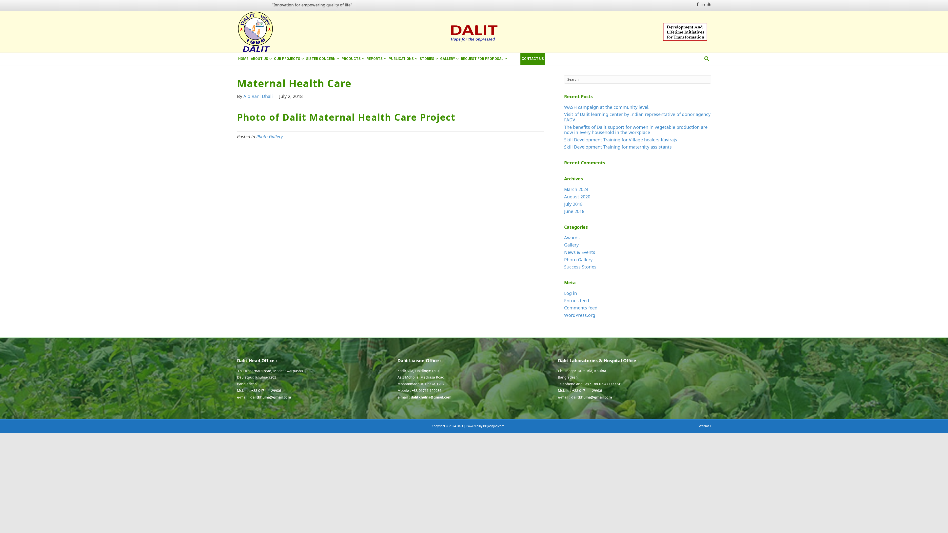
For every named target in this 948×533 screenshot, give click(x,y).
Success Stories (580, 267)
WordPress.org (579, 315)
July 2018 (573, 204)
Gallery (447, 59)
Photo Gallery (269, 136)
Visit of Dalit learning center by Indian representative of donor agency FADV (637, 117)
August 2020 (577, 197)
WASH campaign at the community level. (607, 107)
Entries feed (576, 301)
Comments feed (580, 308)
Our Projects (287, 59)
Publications (401, 59)
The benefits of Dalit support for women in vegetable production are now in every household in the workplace (636, 129)
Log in (570, 293)
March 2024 (576, 189)
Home (243, 59)
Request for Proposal (482, 59)
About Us (259, 59)
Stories (427, 59)
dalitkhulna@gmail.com (270, 397)
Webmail (705, 426)
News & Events (579, 252)
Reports (375, 59)
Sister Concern (321, 59)
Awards (572, 238)
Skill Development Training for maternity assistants (618, 147)
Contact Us (533, 59)
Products (351, 59)
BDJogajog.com (493, 426)
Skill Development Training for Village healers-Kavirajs (620, 140)
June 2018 (574, 211)
